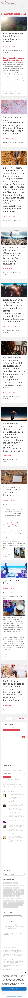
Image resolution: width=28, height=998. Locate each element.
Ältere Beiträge (21, 718)
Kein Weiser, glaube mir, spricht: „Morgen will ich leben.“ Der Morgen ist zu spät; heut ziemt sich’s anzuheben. (14, 255)
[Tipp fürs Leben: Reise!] (14, 570)
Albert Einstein (21, 926)
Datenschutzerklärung (11, 996)
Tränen (5, 902)
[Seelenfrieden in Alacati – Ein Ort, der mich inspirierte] (14, 477)
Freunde (10, 887)
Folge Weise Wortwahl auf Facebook (12, 934)
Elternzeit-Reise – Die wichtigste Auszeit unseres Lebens (13, 37)
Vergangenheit (21, 902)
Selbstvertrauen (7, 900)
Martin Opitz (7, 269)
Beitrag (14, 525)
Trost (23, 900)
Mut (5, 896)
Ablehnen (14, 993)
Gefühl (15, 889)
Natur (8, 896)
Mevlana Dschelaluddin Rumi (10, 926)
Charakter (10, 883)
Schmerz (6, 898)
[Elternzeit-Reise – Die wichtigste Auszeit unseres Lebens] (14, 24)
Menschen (15, 894)
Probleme (13, 896)
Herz (9, 892)
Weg (12, 905)
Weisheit (15, 905)
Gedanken (6, 889)
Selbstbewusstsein (16, 898)
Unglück (14, 902)
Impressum (19, 996)
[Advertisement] (14, 751)
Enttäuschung (7, 885)
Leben (22, 892)
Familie (21, 885)
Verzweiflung (6, 905)
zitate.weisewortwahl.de (11, 730)
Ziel (5, 907)
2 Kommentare (18, 504)
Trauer (13, 900)
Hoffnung (13, 892)
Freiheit (5, 887)
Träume (10, 902)
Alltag (5, 883)
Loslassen (10, 894)
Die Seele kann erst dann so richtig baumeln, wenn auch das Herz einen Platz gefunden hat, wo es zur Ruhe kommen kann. (13, 691)
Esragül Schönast (9, 47)
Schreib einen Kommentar (17, 142)
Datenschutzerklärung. (19, 786)
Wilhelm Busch (8, 138)
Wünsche (21, 905)
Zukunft (15, 907)
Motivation (21, 894)
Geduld (11, 889)
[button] (26, 972)
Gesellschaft (20, 889)
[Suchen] (23, 737)
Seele (10, 898)
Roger (6, 959)
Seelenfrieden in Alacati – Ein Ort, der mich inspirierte (12, 491)
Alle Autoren (7, 912)
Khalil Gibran (6, 925)
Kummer (18, 892)
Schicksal (18, 896)
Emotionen (15, 883)
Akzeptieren (14, 989)
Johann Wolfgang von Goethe (13, 326)
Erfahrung (13, 885)
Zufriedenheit (10, 907)
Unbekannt (7, 456)
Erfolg (17, 885)
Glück (5, 892)
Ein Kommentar (15, 592)
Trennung (18, 900)
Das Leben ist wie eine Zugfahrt (16, 820)
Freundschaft (16, 887)
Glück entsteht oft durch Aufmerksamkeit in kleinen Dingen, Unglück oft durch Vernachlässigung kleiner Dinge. (13, 125)
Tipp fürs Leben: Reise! (12, 582)
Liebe (5, 894)
